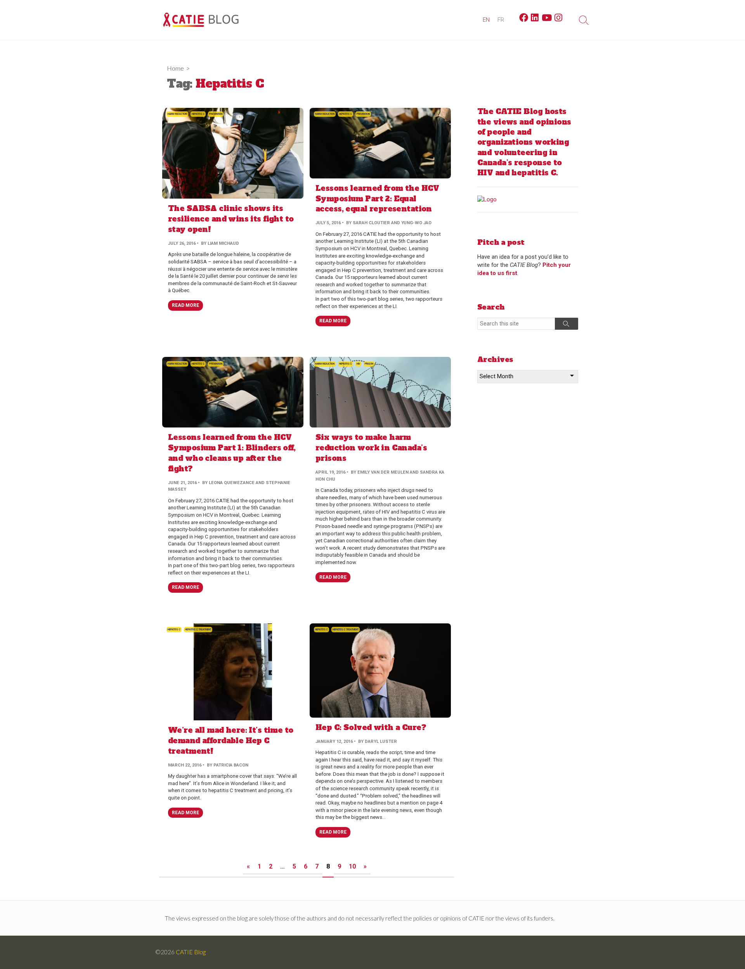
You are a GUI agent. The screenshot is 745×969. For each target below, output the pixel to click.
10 (352, 866)
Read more (185, 305)
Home (175, 68)
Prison (369, 363)
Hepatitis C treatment (198, 629)
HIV (358, 363)
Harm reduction (177, 114)
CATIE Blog (191, 951)
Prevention (215, 114)
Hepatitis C (198, 114)
